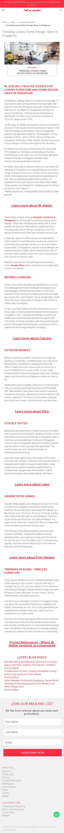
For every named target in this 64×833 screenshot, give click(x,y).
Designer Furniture (26, 22)
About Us (7, 771)
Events (5, 793)
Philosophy (8, 774)
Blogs (5, 796)
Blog (13, 22)
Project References (12, 780)
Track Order (8, 812)
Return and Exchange (13, 809)
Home (4, 22)
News (5, 790)
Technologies (9, 787)
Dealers (6, 815)
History (6, 777)
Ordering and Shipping (13, 806)
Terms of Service (43, 827)
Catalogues (8, 783)
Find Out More (11, 668)
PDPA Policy (13, 830)
